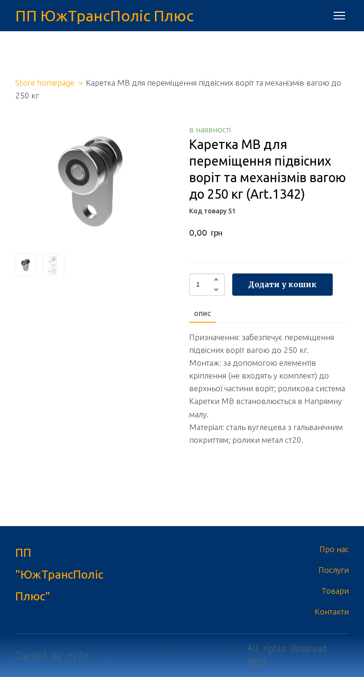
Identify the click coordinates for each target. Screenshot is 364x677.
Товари (335, 590)
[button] (216, 279)
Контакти (332, 611)
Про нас (334, 549)
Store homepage (44, 82)
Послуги (333, 569)
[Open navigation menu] (339, 15)
